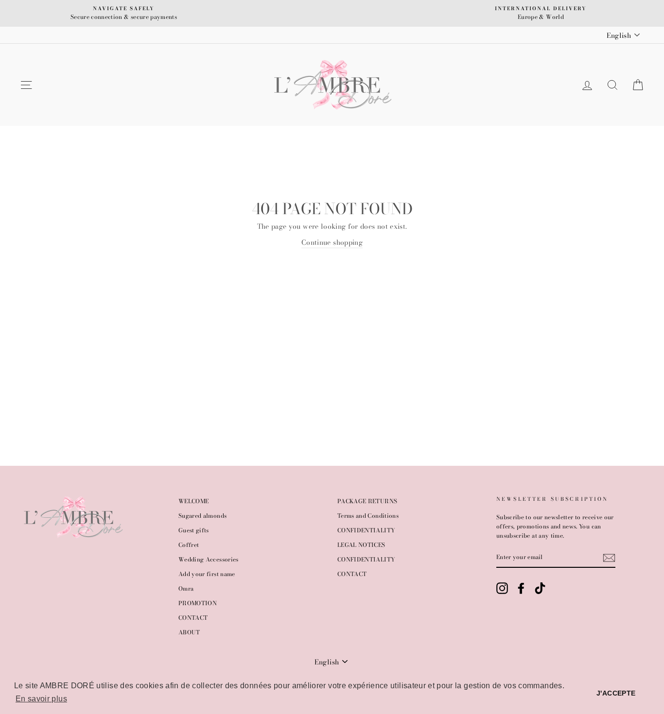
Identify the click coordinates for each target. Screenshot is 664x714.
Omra (185, 588)
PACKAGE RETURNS (367, 501)
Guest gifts (193, 530)
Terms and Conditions (368, 515)
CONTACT (193, 617)
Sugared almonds (202, 515)
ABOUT (189, 632)
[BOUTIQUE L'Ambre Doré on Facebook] (521, 588)
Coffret (188, 545)
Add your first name (206, 574)
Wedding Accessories (208, 559)
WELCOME (193, 501)
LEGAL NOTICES (361, 545)
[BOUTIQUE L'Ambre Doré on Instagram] (502, 588)
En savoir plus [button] (41, 699)
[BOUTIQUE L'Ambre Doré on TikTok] (540, 588)
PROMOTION (197, 603)
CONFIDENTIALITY (366, 530)
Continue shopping (332, 242)
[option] (123, 13)
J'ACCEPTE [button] (615, 693)
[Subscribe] (609, 558)
